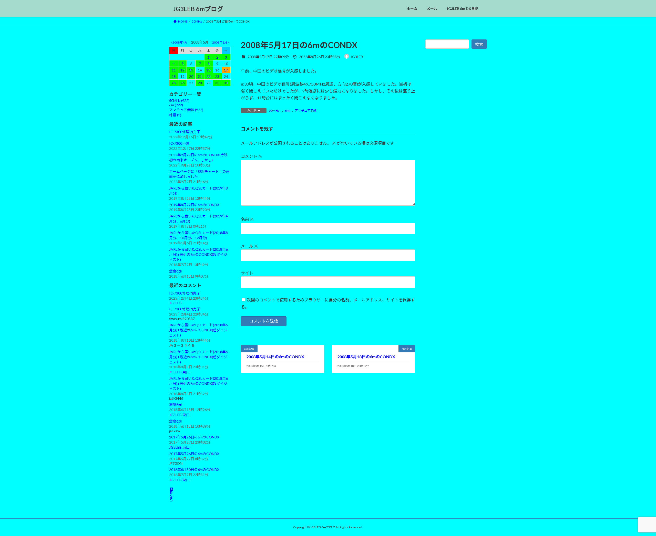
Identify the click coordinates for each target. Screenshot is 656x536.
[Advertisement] (456, 168)
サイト (247, 272)
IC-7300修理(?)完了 (184, 132)
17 (226, 70)
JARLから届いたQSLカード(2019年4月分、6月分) (198, 218)
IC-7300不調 (179, 143)
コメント (251, 156)
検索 (479, 44)
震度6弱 (175, 271)
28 (200, 83)
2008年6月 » (220, 42)
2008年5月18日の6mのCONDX (366, 356)
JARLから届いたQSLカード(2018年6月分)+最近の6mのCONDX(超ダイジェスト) (198, 254)
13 (191, 70)
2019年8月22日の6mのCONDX (194, 205)
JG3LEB (175, 303)
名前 (247, 219)
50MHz (274, 110)
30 (217, 83)
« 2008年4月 (179, 42)
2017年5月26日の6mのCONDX (194, 437)
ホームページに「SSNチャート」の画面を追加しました (199, 174)
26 (182, 83)
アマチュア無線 (305, 110)
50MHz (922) (179, 100)
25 (174, 83)
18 (174, 76)
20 (191, 76)
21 (200, 76)
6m (287, 110)
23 (217, 76)
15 (209, 70)
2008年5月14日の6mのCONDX (275, 356)
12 (182, 70)
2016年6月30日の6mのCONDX (194, 469)
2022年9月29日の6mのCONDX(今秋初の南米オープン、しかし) (198, 157)
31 (226, 83)
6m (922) (176, 105)
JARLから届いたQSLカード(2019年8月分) (198, 190)
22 (209, 76)
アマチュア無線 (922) (186, 110)
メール (249, 246)
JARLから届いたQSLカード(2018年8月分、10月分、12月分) (198, 235)
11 (174, 70)
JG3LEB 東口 (179, 372)
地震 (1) (175, 115)
